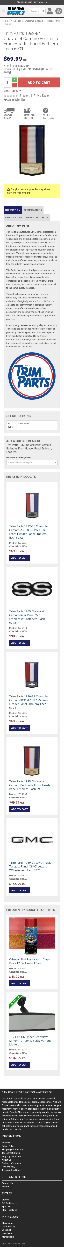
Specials (6, 1206)
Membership (8, 1236)
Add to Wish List (16, 99)
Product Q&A (13, 217)
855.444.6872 (25, 2)
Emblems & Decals (34, 21)
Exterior (17, 21)
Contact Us (41, 2)
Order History (8, 1226)
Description (12, 209)
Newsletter (7, 1233)
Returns (5, 1186)
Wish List (6, 1230)
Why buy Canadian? (11, 1156)
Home (7, 21)
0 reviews (24, 95)
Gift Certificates (9, 1203)
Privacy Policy (8, 1166)
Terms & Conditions (11, 1170)
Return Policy (8, 1146)
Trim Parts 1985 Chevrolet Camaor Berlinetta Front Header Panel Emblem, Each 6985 (30, 785)
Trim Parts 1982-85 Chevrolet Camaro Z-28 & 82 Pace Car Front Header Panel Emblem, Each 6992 (29, 531)
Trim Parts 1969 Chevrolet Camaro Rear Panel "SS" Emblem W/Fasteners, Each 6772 (27, 617)
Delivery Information (12, 1163)
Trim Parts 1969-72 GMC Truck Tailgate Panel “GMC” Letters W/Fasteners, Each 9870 (30, 866)
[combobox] (32, 462)
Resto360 (6, 1142)
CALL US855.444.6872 (48, 116)
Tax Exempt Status (11, 1153)
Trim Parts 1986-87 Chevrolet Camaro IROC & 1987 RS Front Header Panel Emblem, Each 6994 (29, 702)
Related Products (37, 217)
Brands (5, 1199)
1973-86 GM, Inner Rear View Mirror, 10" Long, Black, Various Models (30, 1040)
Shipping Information (12, 1149)
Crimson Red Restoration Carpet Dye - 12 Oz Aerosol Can (30, 961)
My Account (8, 1223)
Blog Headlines (9, 1210)
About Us (6, 1160)
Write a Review (41, 95)
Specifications (33, 209)
